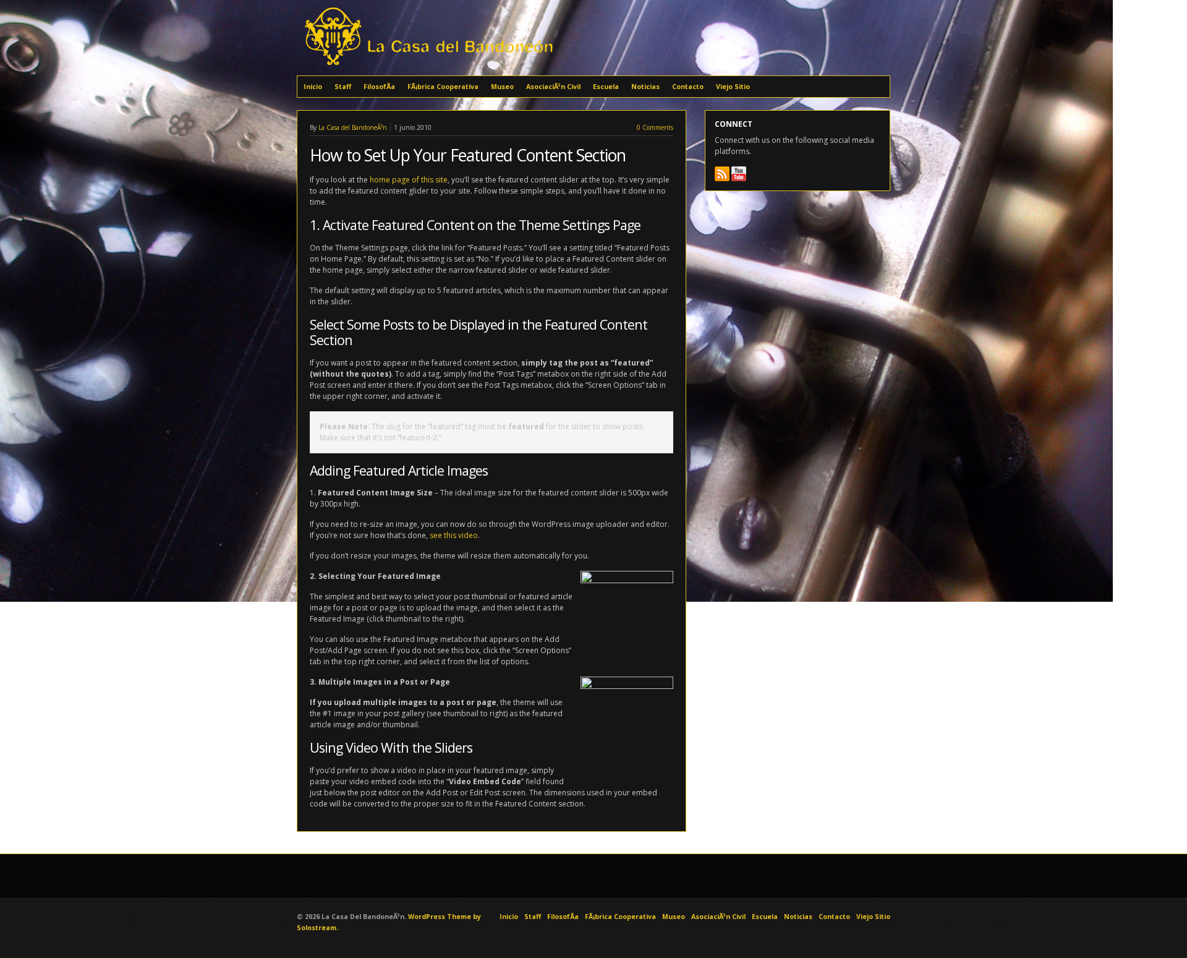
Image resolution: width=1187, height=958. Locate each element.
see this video (454, 535)
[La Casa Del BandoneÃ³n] (427, 66)
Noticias (645, 86)
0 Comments (655, 127)
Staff (342, 86)
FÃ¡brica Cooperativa (443, 86)
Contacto (688, 86)
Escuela (606, 86)
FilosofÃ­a (379, 86)
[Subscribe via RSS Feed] (722, 173)
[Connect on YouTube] (738, 173)
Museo (502, 86)
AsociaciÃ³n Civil (553, 86)
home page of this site (409, 179)
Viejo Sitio (733, 86)
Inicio (313, 86)
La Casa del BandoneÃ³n (352, 127)
